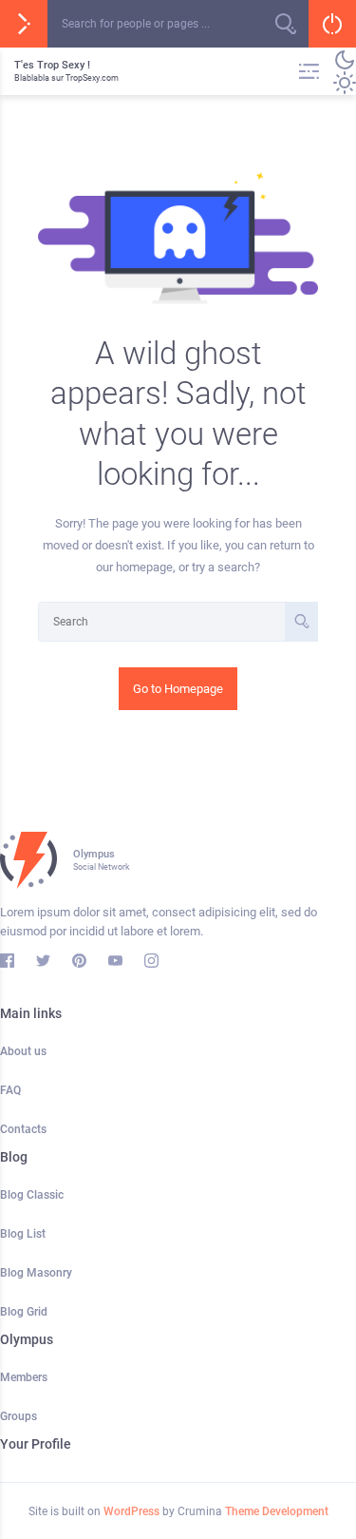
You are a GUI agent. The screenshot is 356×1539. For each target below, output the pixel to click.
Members (23, 1377)
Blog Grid (23, 1311)
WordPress (131, 1511)
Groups (18, 1416)
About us (23, 1051)
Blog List (23, 1234)
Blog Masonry (36, 1272)
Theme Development (276, 1511)
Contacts (23, 1129)
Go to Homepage (178, 689)
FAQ (10, 1090)
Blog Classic (32, 1195)
